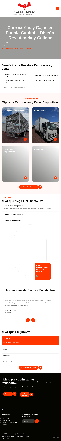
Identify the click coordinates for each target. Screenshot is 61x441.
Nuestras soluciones (31, 98)
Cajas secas (5, 418)
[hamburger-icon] (57, 8)
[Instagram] (58, 436)
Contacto (4, 427)
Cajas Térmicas (6, 420)
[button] (30, 205)
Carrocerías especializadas (9, 422)
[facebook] (54, 436)
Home (7, 43)
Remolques (5, 424)
